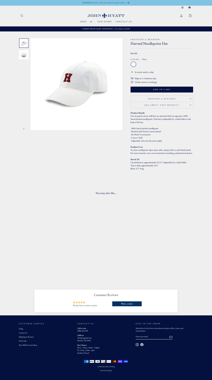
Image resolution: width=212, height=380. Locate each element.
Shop (83, 21)
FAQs (21, 329)
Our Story (105, 21)
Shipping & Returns (162, 99)
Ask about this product (161, 105)
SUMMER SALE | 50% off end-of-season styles (103, 2)
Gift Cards (23, 341)
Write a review (127, 303)
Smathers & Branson (145, 39)
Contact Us (124, 21)
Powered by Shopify (106, 370)
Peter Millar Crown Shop (28, 345)
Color (139, 59)
